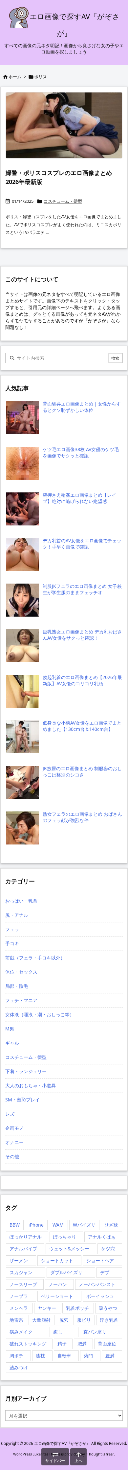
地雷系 (16, 1320)
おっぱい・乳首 (21, 901)
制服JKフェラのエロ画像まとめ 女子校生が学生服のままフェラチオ (82, 589)
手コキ (12, 943)
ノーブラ (19, 1296)
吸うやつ (108, 1308)
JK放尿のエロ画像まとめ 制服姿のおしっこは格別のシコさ (82, 771)
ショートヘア (100, 1260)
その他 (12, 1156)
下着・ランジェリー (26, 1071)
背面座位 (107, 1344)
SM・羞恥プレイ (22, 1099)
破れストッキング (28, 1344)
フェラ (12, 929)
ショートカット (57, 1260)
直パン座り (94, 1332)
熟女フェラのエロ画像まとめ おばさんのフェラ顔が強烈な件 (82, 817)
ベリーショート (57, 1296)
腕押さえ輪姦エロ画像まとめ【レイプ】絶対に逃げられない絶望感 (79, 498)
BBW (15, 1225)
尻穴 (64, 1320)
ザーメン (19, 1260)
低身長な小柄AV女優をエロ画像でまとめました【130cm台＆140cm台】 (82, 726)
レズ (9, 1114)
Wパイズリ (84, 1225)
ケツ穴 (108, 1248)
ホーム (15, 77)
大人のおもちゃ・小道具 (30, 1085)
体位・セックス (21, 972)
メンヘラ (19, 1308)
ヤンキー (47, 1308)
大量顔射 (41, 1320)
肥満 (82, 1344)
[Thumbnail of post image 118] (64, 125)
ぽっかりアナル (26, 1237)
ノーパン (58, 1284)
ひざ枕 (111, 1225)
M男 (9, 1028)
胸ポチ (16, 1355)
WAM (58, 1225)
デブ (104, 1272)
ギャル (12, 1043)
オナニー (14, 1142)
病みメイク (21, 1332)
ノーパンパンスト (97, 1284)
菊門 (88, 1355)
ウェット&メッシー (69, 1248)
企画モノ (14, 1128)
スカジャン (21, 1272)
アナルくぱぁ (102, 1237)
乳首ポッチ (77, 1308)
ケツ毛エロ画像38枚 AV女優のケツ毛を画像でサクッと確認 (81, 452)
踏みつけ (19, 1367)
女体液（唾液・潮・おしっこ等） (39, 1014)
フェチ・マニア (21, 1000)
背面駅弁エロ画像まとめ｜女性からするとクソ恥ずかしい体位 (82, 407)
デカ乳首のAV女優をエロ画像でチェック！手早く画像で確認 (82, 543)
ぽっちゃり (64, 1237)
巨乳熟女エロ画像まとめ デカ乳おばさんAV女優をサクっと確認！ (82, 634)
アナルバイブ (23, 1248)
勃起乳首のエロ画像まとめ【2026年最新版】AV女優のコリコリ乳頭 (82, 680)
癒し (57, 1332)
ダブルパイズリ (66, 1272)
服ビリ (84, 1320)
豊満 (110, 1355)
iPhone (36, 1225)
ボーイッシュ (100, 1296)
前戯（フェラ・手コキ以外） (35, 957)
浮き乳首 (109, 1320)
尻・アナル (16, 915)
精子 (62, 1344)
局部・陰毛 (16, 986)
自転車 (64, 1355)
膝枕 (40, 1355)
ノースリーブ (23, 1284)
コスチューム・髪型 (63, 201)
